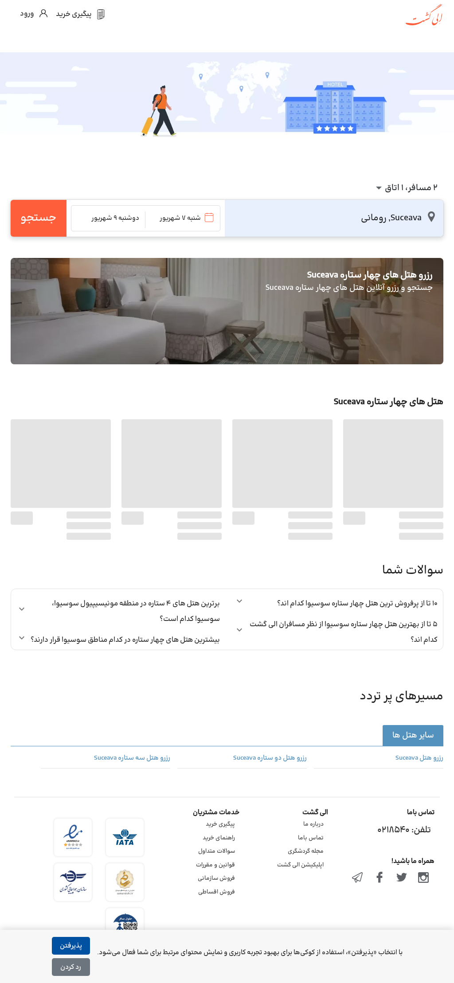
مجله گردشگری (306, 851)
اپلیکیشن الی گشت (300, 865)
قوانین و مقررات (215, 865)
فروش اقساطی (216, 892)
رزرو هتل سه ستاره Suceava (132, 758)
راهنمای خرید (219, 838)
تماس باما (311, 838)
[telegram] (357, 878)
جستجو (38, 218)
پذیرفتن (71, 946)
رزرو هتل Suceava (419, 758)
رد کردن (70, 967)
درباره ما (313, 824)
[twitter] (401, 878)
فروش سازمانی (216, 878)
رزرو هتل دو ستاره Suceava (270, 758)
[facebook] (379, 878)
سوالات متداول (216, 851)
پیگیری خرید (220, 824)
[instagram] (423, 878)
